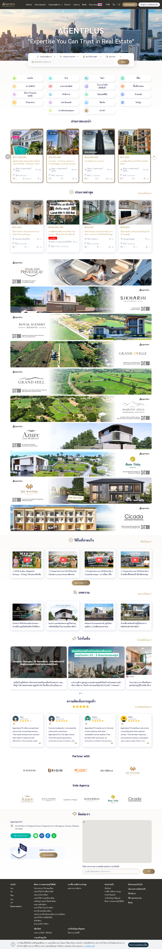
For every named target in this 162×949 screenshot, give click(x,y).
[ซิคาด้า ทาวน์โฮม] (134, 799)
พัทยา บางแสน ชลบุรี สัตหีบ (45, 884)
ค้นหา (123, 62)
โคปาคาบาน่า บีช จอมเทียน (43, 888)
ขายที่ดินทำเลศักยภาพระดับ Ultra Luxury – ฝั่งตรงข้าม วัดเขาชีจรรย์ (61, 232)
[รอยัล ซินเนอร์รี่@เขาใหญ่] (48, 799)
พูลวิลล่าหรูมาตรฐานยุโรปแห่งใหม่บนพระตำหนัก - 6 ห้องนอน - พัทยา (26, 162)
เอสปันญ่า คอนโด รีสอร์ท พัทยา (45, 901)
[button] (158, 35)
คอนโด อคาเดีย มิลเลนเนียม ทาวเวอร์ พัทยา (49, 914)
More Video (79, 583)
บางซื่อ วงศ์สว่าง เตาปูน (77, 884)
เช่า (11, 891)
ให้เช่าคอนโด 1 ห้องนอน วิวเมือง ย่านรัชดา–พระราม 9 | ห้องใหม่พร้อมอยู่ (99, 232)
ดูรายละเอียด (48, 855)
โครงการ (67, 4)
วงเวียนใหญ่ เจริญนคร (76, 929)
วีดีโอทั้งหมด (145, 541)
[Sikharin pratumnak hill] (91, 799)
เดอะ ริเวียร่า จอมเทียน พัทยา (44, 898)
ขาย (11, 888)
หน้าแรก (29, 4)
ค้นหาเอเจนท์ (94, 4)
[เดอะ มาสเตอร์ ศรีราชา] (132, 770)
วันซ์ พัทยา (38, 920)
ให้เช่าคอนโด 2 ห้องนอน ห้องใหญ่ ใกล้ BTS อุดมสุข (135, 232)
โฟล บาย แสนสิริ (73, 932)
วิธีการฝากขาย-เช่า (135, 898)
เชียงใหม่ (37, 929)
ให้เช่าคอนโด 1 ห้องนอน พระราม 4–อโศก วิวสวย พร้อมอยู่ (26, 232)
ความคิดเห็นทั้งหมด (142, 707)
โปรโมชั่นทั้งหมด (143, 640)
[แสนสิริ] (29, 770)
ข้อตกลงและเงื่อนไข (135, 884)
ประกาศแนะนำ (40, 4)
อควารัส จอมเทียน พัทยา (42, 911)
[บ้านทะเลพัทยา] (113, 799)
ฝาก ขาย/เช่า (130, 4)
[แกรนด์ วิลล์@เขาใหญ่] (70, 799)
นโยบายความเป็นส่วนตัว (137, 889)
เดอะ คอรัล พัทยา (40, 904)
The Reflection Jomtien (94, 161)
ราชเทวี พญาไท (40, 937)
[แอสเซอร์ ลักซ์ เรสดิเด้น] (27, 799)
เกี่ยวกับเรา (132, 893)
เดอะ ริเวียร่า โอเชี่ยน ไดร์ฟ (43, 891)
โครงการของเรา (16, 906)
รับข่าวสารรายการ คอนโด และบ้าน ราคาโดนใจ (101, 866)
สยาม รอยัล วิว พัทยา (41, 924)
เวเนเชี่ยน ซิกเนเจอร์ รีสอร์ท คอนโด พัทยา (134, 162)
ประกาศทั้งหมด (144, 193)
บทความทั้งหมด (144, 593)
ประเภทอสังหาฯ (54, 4)
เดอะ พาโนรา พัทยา (41, 895)
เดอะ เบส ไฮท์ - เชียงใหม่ (43, 932)
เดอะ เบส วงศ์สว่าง (74, 888)
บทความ (76, 4)
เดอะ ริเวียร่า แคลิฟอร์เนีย (43, 917)
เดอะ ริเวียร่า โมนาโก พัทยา (43, 907)
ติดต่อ (84, 4)
